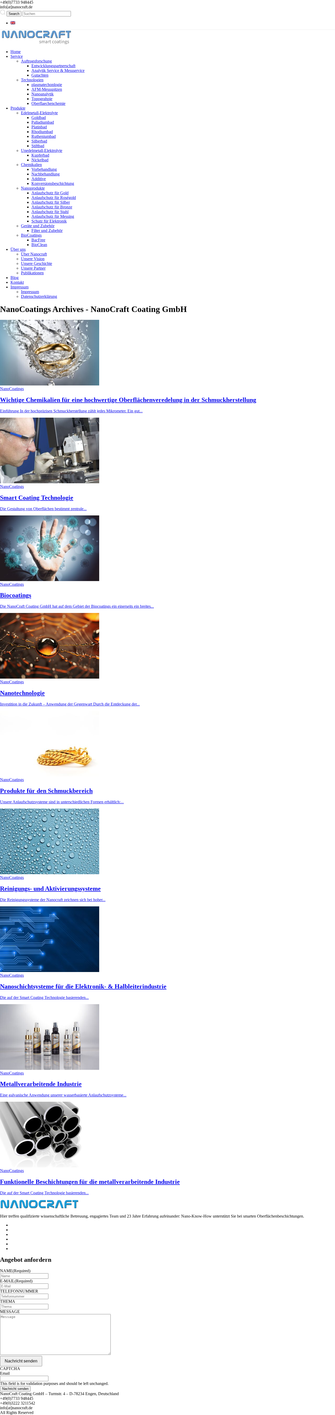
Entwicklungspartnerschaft (53, 66)
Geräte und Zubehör (37, 226)
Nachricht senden (21, 1361)
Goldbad (38, 117)
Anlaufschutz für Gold (50, 193)
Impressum (19, 287)
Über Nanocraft (34, 254)
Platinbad (39, 127)
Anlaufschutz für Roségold (53, 197)
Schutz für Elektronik (49, 221)
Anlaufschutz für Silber (50, 202)
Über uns (18, 249)
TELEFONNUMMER (19, 1291)
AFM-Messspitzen (46, 89)
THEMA (7, 1301)
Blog (14, 277)
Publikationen (32, 273)
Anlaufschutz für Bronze (51, 207)
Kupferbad (40, 155)
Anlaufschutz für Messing (52, 216)
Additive (38, 179)
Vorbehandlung (44, 169)
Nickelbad (39, 160)
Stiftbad (37, 146)
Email (5, 1373)
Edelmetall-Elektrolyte (39, 113)
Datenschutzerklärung (39, 296)
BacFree (38, 240)
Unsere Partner (33, 268)
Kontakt (17, 282)
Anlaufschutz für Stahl (50, 211)
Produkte (17, 108)
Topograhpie (41, 98)
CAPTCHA (10, 1368)
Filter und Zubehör (47, 230)
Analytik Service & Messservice (58, 70)
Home (15, 51)
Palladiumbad (42, 122)
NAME (15, 1271)
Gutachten (39, 75)
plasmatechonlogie (46, 84)
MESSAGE (10, 1311)
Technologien (32, 80)
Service (16, 56)
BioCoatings (31, 235)
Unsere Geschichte (36, 263)
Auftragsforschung (36, 61)
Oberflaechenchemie (48, 103)
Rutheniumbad (43, 136)
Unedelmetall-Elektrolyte (41, 150)
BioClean (39, 244)
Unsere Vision (32, 259)
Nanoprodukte (33, 188)
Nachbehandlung (45, 174)
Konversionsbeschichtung (52, 183)
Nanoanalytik (42, 94)
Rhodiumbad (42, 131)
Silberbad (39, 141)
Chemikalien (31, 164)
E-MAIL (16, 1281)
